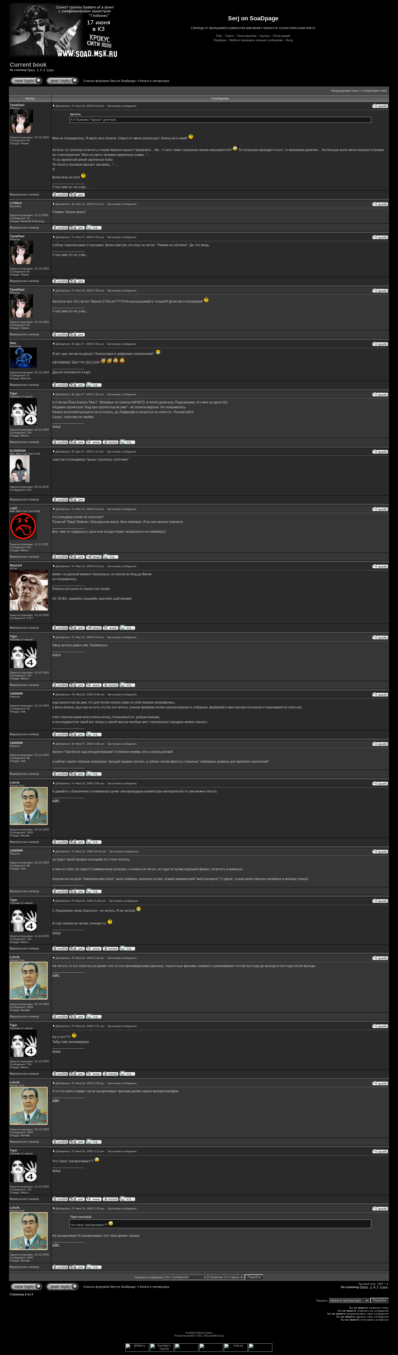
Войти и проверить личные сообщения (256, 40)
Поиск (229, 35)
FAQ (219, 35)
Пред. (31, 69)
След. (50, 69)
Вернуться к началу (24, 194)
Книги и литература (154, 80)
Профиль (220, 40)
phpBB (190, 1335)
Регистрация (281, 35)
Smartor (208, 1332)
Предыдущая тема (344, 90)
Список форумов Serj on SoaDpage (109, 80)
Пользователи (246, 35)
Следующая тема (374, 90)
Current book (28, 64)
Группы (265, 35)
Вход (289, 40)
